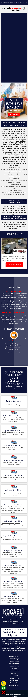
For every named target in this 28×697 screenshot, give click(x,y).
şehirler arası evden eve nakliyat (14, 190)
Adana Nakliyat (14, 656)
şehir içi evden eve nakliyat (14, 184)
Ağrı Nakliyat (14, 673)
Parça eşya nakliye (14, 178)
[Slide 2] (14, 117)
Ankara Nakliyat (14, 659)
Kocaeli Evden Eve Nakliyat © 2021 (14, 694)
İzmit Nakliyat (14, 668)
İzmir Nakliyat (14, 671)
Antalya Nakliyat (14, 666)
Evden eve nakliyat (14, 173)
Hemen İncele (14, 114)
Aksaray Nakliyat (14, 680)
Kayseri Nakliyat (14, 678)
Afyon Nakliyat (14, 663)
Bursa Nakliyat (14, 683)
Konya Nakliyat (14, 685)
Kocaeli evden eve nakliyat (14, 167)
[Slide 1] (11, 117)
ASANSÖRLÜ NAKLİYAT (14, 264)
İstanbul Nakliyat (14, 661)
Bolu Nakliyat (14, 675)
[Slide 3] (17, 117)
